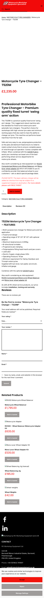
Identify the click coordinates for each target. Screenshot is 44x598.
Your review (7, 327)
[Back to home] (14, 2)
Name (4, 354)
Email (4, 364)
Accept (22, 580)
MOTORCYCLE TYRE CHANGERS (19, 17)
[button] (41, 6)
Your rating (6, 316)
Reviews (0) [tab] (20, 206)
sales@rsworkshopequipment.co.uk (20, 567)
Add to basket (15, 191)
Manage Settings (22, 593)
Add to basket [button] (12, 414)
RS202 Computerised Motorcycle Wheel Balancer (21, 278)
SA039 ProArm (32, 152)
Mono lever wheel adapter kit (16, 280)
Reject (22, 586)
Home (4, 17)
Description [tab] (7, 206)
